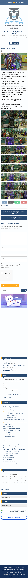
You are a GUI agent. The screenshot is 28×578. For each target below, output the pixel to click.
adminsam (13, 51)
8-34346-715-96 (9, 2)
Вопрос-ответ (7, 465)
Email (3, 253)
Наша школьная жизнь (9, 436)
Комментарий (5, 231)
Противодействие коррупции (11, 446)
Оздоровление (7, 432)
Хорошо (7, 384)
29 (3, 486)
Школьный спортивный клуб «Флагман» (15, 408)
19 (17, 482)
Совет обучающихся (8, 457)
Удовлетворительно (10, 386)
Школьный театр (9, 410)
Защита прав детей (8, 426)
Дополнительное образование (11, 406)
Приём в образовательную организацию (14, 444)
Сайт (2, 258)
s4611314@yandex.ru (19, 2)
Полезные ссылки (7, 442)
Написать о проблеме (14, 517)
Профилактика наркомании (10, 453)
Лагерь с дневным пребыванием (11, 430)
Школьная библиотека (9, 461)
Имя (2, 247)
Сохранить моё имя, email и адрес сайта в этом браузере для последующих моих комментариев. (13, 265)
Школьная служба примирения (11, 463)
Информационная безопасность (11, 428)
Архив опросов (7, 397)
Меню (15, 43)
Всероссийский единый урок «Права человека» (14, 212)
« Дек (3, 489)
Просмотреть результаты (14, 394)
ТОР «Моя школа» (8, 459)
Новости (5, 205)
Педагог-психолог (8, 440)
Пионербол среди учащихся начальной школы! (14, 218)
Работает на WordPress (9, 574)
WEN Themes (15, 576)
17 (10, 482)
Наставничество (7, 434)
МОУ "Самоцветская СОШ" (14, 32)
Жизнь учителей (9, 438)
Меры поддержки (11, 417)
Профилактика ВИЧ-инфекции (11, 451)
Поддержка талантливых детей (13, 411)
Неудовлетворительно (11, 388)
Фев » (7, 489)
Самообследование (8, 455)
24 (10, 484)
